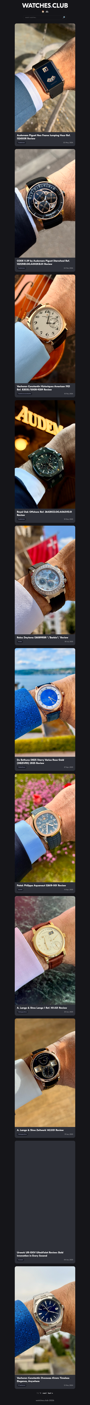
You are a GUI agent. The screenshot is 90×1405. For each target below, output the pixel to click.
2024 (71, 1385)
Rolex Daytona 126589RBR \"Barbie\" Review (42, 637)
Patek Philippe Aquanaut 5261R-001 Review (41, 885)
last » (50, 1393)
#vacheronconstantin (24, 393)
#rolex (20, 641)
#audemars (21, 142)
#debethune (21, 767)
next (44, 1393)
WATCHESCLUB (45, 6)
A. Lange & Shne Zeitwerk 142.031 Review (40, 1130)
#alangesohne (22, 1012)
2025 (71, 519)
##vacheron (21, 1385)
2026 (71, 143)
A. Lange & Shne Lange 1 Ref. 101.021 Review (42, 1008)
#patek (20, 889)
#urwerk (20, 1260)
